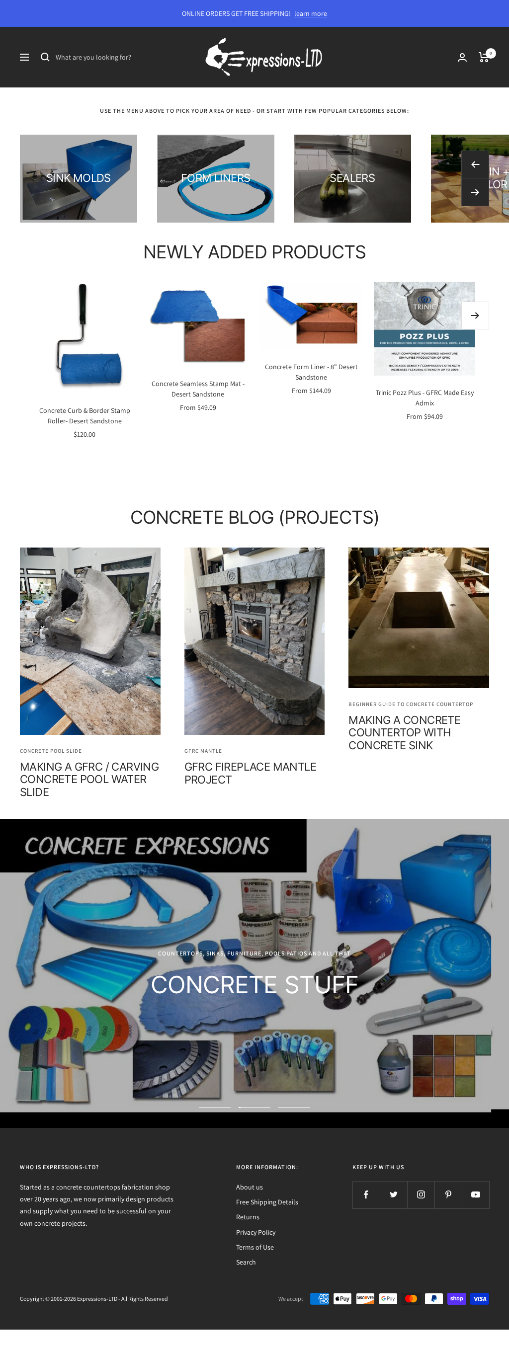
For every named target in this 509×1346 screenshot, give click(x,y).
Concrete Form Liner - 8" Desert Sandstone (311, 372)
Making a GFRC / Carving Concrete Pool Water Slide (89, 779)
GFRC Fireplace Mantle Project (250, 773)
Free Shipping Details (267, 1201)
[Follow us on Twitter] (393, 1194)
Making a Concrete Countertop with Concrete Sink (404, 732)
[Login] (462, 57)
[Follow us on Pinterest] (448, 1194)
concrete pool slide (51, 750)
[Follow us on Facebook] (366, 1194)
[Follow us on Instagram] (420, 1194)
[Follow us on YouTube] (475, 1194)
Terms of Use (255, 1247)
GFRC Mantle (203, 750)
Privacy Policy (255, 1232)
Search (246, 1262)
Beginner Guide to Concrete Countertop (410, 704)
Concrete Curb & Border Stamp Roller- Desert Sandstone (84, 415)
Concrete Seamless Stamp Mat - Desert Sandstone (198, 388)
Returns (247, 1216)
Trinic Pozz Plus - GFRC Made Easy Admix (425, 397)
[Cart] (484, 57)
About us (249, 1187)
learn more (310, 13)
